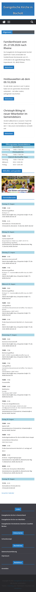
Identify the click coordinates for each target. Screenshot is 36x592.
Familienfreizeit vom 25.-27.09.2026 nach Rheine (15, 45)
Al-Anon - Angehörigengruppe (11, 458)
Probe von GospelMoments (10, 404)
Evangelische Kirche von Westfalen (13, 519)
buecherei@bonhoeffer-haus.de (19, 272)
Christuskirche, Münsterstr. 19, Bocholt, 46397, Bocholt (17, 226)
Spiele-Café (5, 426)
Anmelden (5, 568)
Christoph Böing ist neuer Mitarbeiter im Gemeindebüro (15, 113)
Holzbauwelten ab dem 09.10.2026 (17, 80)
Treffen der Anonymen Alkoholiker (13, 469)
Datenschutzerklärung (9, 552)
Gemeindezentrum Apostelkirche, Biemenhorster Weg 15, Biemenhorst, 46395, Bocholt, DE (17, 461)
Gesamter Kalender (8, 493)
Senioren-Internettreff (9, 259)
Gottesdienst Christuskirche (11, 486)
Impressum (5, 556)
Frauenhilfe (6, 382)
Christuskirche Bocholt (8, 488)
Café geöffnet (6, 305)
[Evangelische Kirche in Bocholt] (4, 22)
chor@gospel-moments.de (9, 408)
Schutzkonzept (7, 539)
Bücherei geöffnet (8, 211)
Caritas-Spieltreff (7, 239)
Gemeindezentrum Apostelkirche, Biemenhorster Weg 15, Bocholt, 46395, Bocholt (17, 245)
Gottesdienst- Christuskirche (11, 224)
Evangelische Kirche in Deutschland (14, 515)
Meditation (5, 389)
